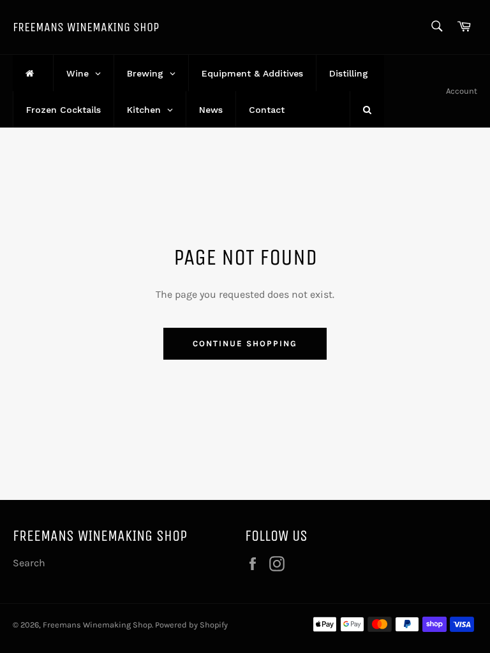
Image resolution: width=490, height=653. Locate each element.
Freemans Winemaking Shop (86, 27)
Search (29, 563)
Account (461, 91)
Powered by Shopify (191, 624)
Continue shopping (245, 343)
